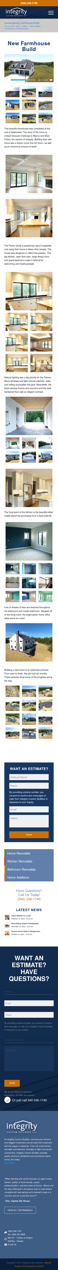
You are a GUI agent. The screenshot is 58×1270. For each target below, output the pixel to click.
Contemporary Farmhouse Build (21, 23)
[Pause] (6, 80)
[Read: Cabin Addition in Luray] (7, 917)
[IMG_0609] (29, 541)
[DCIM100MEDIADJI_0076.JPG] (12, 105)
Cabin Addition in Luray (21, 915)
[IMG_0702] (29, 457)
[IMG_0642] (12, 583)
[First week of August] (29, 719)
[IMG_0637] (29, 583)
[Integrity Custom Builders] (24, 12)
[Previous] (44, 1180)
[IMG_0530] (41, 321)
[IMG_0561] (41, 342)
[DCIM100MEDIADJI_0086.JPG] (45, 91)
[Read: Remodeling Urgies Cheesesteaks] (7, 925)
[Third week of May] (29, 691)
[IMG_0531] (16, 342)
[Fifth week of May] (12, 705)
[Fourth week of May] (45, 691)
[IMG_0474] (45, 443)
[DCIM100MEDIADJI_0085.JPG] (29, 105)
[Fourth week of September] (45, 733)
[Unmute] (51, 80)
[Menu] (49, 12)
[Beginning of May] (12, 691)
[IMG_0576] (45, 583)
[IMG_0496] (41, 363)
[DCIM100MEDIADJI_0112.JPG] (45, 105)
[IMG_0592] (12, 596)
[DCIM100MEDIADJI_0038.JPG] (12, 118)
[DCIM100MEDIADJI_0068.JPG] (12, 457)
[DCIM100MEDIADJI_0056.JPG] (29, 118)
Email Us (12, 1244)
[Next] (50, 1180)
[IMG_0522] (16, 363)
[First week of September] (45, 719)
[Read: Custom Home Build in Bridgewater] (7, 933)
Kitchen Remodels (19, 861)
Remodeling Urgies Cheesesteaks (25, 923)
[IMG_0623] (45, 569)
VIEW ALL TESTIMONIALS (20, 1210)
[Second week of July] (12, 719)
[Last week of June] (45, 705)
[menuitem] (29, 3)
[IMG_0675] (29, 443)
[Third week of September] (29, 733)
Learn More (9, 1162)
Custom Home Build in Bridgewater (25, 931)
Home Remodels (18, 853)
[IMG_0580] (29, 596)
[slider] (23, 79)
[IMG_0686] (29, 415)
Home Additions (18, 877)
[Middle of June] (29, 705)
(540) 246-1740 (29, 3)
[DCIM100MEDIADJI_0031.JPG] (45, 118)
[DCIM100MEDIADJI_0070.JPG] (45, 457)
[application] (29, 68)
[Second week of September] (12, 733)
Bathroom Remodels (21, 869)
